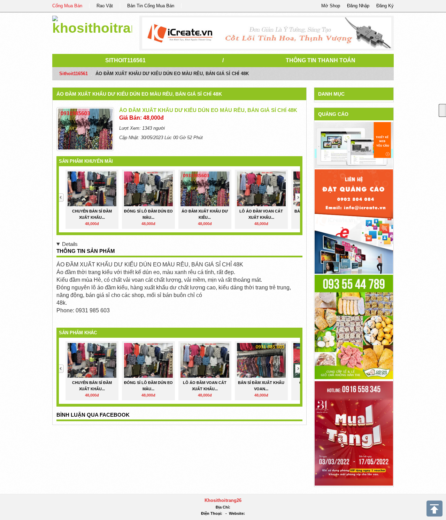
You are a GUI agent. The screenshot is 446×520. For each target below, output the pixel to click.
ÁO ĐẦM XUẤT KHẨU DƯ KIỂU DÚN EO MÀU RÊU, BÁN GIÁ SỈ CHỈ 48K (139, 94)
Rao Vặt (105, 5)
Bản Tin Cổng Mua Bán (150, 5)
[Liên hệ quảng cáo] (354, 221)
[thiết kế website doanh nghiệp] (354, 144)
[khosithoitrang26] (92, 24)
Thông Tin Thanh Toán (320, 60)
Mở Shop (330, 5)
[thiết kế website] (266, 33)
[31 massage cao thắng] (354, 432)
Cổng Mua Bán (67, 5)
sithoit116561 (125, 60)
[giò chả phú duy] (354, 326)
